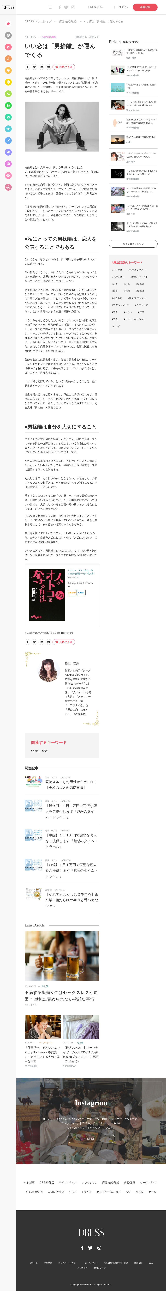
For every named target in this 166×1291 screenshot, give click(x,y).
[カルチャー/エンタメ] (8, 152)
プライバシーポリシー (68, 1263)
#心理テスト (118, 277)
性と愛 (45, 986)
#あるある (117, 298)
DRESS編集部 (31, 1066)
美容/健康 (129, 1182)
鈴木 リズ (130, 214)
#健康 (115, 291)
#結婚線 (140, 291)
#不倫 (127, 284)
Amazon (72, 592)
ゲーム (152, 1191)
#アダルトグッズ (120, 305)
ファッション (89, 1182)
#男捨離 (35, 750)
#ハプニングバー (137, 270)
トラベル (87, 1191)
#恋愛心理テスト (139, 277)
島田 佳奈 (72, 663)
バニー (129, 142)
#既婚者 (140, 284)
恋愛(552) (94, 37)
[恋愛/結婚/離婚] (8, 70)
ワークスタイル (149, 1182)
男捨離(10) (81, 37)
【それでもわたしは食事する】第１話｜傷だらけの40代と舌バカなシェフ (71, 900)
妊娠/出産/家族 (34, 1191)
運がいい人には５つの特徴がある (141, 137)
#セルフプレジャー (138, 298)
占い (128, 1191)
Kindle (81, 592)
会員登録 (145, 7)
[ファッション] (8, 59)
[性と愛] (8, 175)
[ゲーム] (8, 187)
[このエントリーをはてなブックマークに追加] (41, 67)
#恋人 (115, 319)
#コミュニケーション (135, 319)
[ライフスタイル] (8, 47)
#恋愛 (45, 750)
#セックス (117, 270)
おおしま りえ (31, 1005)
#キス (115, 284)
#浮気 (141, 312)
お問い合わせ (100, 1268)
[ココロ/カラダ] (8, 117)
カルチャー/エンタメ (109, 1191)
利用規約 (48, 1263)
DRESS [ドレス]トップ (38, 21)
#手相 (127, 291)
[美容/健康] (8, 82)
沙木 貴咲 (131, 58)
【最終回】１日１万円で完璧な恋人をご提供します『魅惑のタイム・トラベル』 (71, 811)
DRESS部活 (95, 7)
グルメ (73, 1191)
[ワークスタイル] (8, 94)
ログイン (124, 7)
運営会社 (138, 1263)
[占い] (8, 164)
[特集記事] (8, 24)
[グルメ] (8, 129)
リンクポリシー (91, 1263)
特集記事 (29, 1182)
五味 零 (48, 890)
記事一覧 (34, 1263)
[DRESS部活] (8, 35)
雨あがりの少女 (133, 110)
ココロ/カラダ (56, 1191)
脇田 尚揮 (130, 162)
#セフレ (128, 312)
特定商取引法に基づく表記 (116, 1263)
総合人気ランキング (133, 244)
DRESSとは (82, 1268)
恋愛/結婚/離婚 (67, 21)
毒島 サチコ (51, 777)
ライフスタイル (46, 1043)
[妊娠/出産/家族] (8, 105)
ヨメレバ (76, 577)
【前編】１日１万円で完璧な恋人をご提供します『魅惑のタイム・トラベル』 (71, 870)
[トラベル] (8, 140)
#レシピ (116, 326)
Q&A (150, 1263)
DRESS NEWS (69, 1066)
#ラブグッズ (141, 305)
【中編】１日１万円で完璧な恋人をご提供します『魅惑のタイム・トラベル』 (71, 841)
